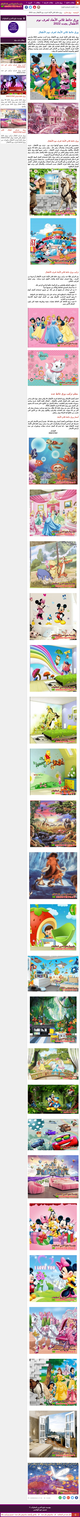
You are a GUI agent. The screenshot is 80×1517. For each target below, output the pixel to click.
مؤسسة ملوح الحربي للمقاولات (12, 18)
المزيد (30, 3)
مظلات (38, 3)
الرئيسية (76, 12)
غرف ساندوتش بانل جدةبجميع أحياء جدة (19, 1514)
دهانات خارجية (48, 3)
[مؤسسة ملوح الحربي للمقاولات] (13, 33)
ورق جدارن (58, 3)
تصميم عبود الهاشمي (40, 1510)
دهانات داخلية (70, 3)
